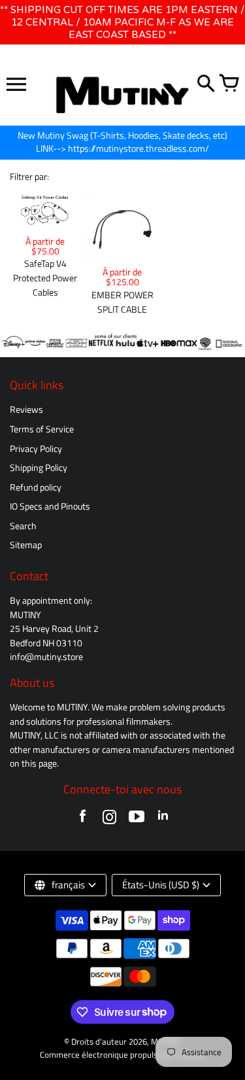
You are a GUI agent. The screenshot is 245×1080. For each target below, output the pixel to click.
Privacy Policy (36, 449)
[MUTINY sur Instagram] (109, 819)
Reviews (26, 409)
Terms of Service (42, 429)
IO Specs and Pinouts (50, 506)
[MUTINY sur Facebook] (83, 819)
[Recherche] (206, 84)
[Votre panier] (228, 84)
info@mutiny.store (46, 657)
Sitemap (26, 545)
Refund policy (35, 487)
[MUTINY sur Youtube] (136, 819)
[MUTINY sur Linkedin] (163, 819)
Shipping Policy (38, 468)
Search (23, 526)
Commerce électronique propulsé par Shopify (122, 1055)
